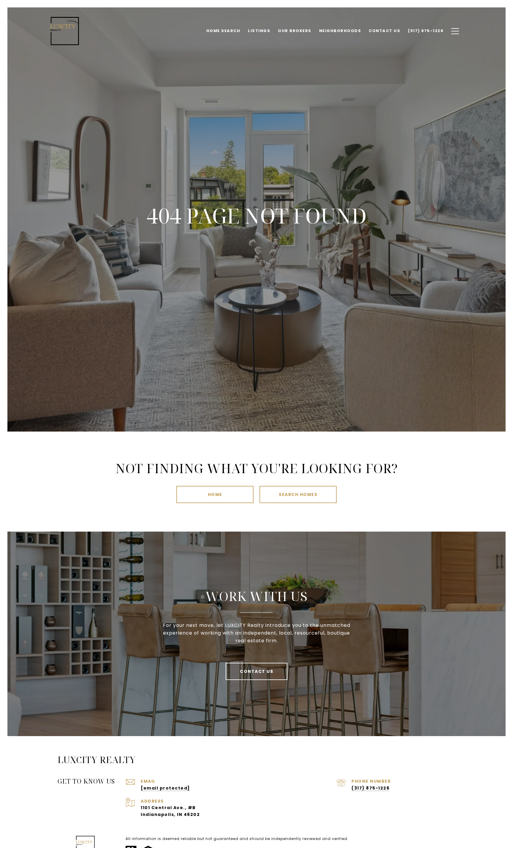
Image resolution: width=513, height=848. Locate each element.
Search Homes (298, 494)
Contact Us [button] (256, 671)
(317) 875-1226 (371, 788)
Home (215, 494)
